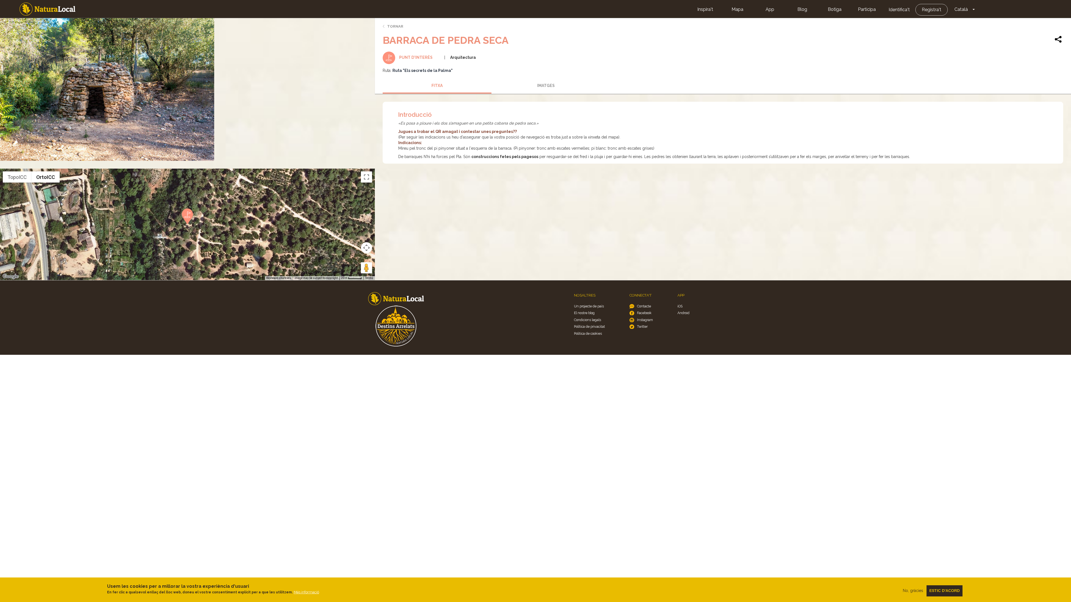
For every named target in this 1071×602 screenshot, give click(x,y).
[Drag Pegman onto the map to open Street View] (366, 267)
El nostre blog (584, 313)
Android (683, 313)
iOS (679, 306)
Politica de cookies (588, 333)
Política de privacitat (589, 326)
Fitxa (437, 85)
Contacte (644, 306)
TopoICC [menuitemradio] (17, 177)
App (770, 9)
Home (47, 9)
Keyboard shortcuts (278, 278)
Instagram (645, 320)
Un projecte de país (589, 306)
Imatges (546, 85)
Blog (802, 9)
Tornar (395, 26)
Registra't (931, 9)
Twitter (642, 326)
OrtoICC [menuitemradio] (45, 177)
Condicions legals (587, 320)
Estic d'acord (944, 590)
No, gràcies (913, 590)
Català (961, 9)
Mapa (737, 9)
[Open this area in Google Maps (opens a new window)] (10, 276)
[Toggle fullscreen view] (366, 177)
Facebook (644, 313)
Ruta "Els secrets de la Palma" (422, 70)
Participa (867, 9)
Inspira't (705, 9)
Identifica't (899, 9)
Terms (369, 278)
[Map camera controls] (366, 247)
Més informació (306, 592)
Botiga (834, 9)
